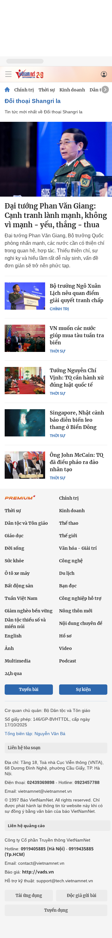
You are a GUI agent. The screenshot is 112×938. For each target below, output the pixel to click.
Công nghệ (71, 561)
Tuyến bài (29, 689)
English (13, 636)
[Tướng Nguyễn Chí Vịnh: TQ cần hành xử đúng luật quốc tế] (25, 380)
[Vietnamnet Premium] (20, 500)
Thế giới (68, 536)
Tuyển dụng (56, 910)
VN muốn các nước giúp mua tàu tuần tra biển (77, 335)
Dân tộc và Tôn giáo (26, 523)
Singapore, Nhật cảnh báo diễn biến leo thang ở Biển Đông (77, 420)
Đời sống (14, 548)
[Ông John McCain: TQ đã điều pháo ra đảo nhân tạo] (25, 464)
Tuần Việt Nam (21, 598)
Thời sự (47, 90)
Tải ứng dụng (29, 895)
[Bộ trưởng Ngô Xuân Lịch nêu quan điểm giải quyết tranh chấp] (25, 295)
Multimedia (17, 661)
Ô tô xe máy (17, 573)
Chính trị (24, 90)
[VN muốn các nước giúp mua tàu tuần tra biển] (25, 338)
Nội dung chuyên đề (80, 623)
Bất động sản (19, 586)
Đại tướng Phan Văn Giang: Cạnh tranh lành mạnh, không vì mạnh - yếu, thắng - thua (56, 215)
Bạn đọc (68, 586)
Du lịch (66, 573)
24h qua (13, 673)
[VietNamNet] (7, 90)
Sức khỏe (14, 561)
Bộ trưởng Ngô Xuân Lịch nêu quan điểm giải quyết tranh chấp (76, 293)
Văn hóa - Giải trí (78, 548)
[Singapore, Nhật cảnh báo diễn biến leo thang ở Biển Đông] (25, 422)
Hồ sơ (65, 636)
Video (65, 648)
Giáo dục (14, 536)
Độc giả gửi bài (81, 895)
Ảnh (9, 648)
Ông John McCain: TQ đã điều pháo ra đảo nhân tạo (76, 462)
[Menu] (8, 74)
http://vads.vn (38, 872)
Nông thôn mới (75, 611)
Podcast (67, 661)
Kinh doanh (72, 90)
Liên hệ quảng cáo (26, 825)
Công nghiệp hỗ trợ (80, 598)
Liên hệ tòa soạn (24, 747)
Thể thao (68, 523)
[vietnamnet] (29, 77)
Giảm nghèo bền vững (29, 611)
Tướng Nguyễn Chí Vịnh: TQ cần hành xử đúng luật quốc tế (77, 377)
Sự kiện (83, 689)
